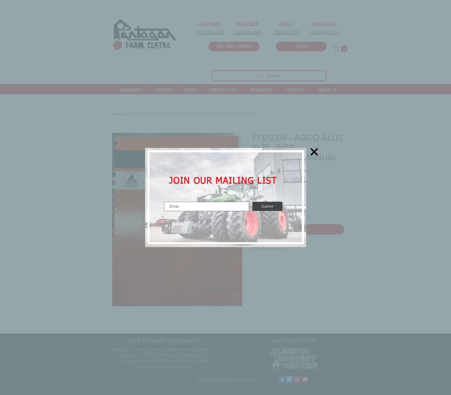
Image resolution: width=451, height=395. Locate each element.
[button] (314, 152)
